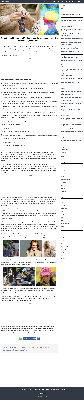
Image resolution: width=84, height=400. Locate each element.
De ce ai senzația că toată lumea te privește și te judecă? (71, 110)
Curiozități (63, 173)
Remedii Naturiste (65, 223)
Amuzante (63, 156)
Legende (63, 199)
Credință (63, 170)
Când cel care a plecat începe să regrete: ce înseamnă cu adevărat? (70, 15)
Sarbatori (63, 237)
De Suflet (63, 176)
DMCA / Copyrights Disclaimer (58, 389)
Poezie (62, 214)
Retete (62, 226)
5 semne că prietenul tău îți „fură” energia (70, 128)
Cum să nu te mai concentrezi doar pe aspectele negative (72, 87)
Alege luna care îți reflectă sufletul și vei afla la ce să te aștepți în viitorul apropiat (72, 30)
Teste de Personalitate (66, 261)
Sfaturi (66, 1)
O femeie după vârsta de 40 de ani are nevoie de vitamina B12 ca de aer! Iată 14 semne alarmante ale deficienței (72, 124)
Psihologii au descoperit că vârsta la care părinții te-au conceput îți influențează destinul (72, 56)
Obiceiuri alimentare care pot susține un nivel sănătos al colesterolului (71, 43)
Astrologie (63, 162)
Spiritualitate (63, 249)
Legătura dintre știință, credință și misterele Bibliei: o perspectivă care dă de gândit (71, 47)
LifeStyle (63, 202)
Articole (62, 159)
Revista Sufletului (65, 229)
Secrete (62, 240)
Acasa (45, 1)
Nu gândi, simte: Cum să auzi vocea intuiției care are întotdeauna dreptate (72, 132)
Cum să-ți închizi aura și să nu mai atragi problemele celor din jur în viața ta (70, 52)
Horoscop (63, 188)
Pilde (62, 1)
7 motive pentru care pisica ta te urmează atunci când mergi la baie (71, 114)
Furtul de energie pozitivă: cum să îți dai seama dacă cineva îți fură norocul (71, 70)
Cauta (62, 8)
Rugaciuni (63, 232)
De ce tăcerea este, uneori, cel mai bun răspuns (71, 144)
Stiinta (62, 252)
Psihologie (63, 217)
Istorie (62, 194)
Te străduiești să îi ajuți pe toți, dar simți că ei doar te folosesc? (71, 148)
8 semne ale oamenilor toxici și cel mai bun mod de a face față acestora (71, 119)
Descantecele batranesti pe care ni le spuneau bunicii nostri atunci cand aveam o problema (71, 79)
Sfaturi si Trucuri (64, 246)
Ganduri (62, 185)
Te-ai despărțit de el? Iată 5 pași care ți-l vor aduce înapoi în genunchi (70, 34)
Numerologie (64, 205)
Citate (62, 167)
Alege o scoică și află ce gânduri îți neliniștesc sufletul (71, 65)
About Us (24, 389)
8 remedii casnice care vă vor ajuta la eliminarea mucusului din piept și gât (71, 61)
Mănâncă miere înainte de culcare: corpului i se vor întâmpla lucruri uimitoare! (71, 25)
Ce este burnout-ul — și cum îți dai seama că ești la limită (72, 136)
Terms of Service (37, 389)
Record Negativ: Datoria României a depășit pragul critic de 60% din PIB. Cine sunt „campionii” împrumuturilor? (71, 93)
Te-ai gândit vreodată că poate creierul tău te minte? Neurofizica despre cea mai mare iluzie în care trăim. (72, 105)
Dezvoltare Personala (65, 179)
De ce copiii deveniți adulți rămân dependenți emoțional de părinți (71, 141)
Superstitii (63, 258)
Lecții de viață (64, 197)
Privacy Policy (72, 1)
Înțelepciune (63, 191)
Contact (79, 1)
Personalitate (56, 1)
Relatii (50, 1)
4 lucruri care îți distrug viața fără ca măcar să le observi (72, 39)
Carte (62, 164)
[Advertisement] (29, 68)
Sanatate (63, 234)
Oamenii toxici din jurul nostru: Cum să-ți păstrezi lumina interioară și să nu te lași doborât (72, 83)
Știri (62, 255)
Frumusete (63, 182)
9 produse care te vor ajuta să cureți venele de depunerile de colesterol (71, 74)
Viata (62, 264)
